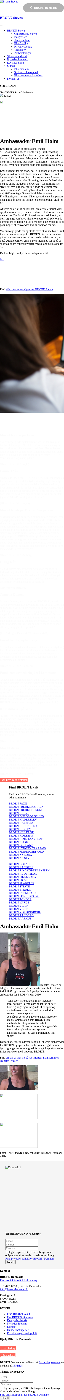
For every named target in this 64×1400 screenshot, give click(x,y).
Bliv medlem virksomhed (28, 75)
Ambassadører (22, 40)
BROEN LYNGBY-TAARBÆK (27, 848)
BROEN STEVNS (20, 886)
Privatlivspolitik (23, 46)
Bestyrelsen (20, 36)
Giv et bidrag (8, 1348)
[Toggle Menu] (1, 25)
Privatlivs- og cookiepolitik (22, 1333)
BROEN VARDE (19, 902)
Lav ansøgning (15, 62)
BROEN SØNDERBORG (24, 896)
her (2, 259)
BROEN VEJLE (18, 908)
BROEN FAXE (18, 803)
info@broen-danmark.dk (14, 1289)
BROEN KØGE (18, 841)
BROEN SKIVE (18, 880)
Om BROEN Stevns (25, 33)
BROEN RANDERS (21, 867)
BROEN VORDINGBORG (25, 912)
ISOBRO (17, 1365)
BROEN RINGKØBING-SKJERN (29, 870)
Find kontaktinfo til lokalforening (18, 1280)
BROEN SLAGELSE (21, 883)
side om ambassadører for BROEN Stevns (29, 289)
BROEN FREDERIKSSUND (26, 809)
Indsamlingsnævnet (49, 1362)
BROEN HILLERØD (21, 832)
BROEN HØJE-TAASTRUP (25, 838)
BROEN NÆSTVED (21, 858)
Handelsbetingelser (17, 1329)
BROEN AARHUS (20, 918)
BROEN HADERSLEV (23, 819)
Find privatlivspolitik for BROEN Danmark (29, 1258)
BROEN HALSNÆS (21, 822)
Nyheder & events (17, 59)
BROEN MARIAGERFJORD (26, 851)
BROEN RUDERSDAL (23, 873)
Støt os (11, 65)
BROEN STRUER (20, 889)
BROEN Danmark (45, 7)
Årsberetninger (22, 52)
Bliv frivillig (21, 43)
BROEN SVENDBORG (23, 892)
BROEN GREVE (19, 813)
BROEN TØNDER (20, 899)
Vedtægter (20, 49)
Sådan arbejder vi (17, 56)
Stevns (11, 18)
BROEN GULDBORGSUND (26, 816)
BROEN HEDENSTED (23, 825)
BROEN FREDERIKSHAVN (26, 806)
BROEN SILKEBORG (22, 876)
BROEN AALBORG (21, 915)
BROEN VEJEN (18, 905)
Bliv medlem (21, 68)
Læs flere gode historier (14, 779)
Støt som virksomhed (26, 72)
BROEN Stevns (16, 30)
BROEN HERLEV (20, 829)
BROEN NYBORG (20, 854)
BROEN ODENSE (20, 864)
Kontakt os (13, 78)
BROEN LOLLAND (21, 845)
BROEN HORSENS (21, 835)
